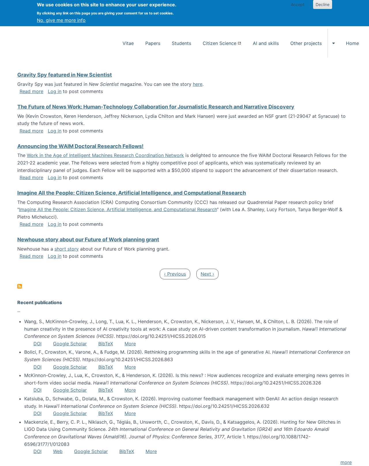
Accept (297, 4)
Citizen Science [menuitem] (219, 43)
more (346, 462)
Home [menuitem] (352, 43)
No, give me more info (61, 20)
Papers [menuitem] (152, 43)
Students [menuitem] (181, 43)
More (130, 343)
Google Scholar (70, 343)
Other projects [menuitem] (306, 43)
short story (66, 249)
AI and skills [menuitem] (266, 43)
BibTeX (105, 343)
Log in (54, 91)
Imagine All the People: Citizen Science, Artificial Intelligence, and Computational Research (118, 209)
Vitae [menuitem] (128, 43)
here (197, 84)
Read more (31, 91)
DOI (37, 343)
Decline (323, 4)
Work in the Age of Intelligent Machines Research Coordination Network (105, 155)
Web (58, 451)
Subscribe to (19, 286)
